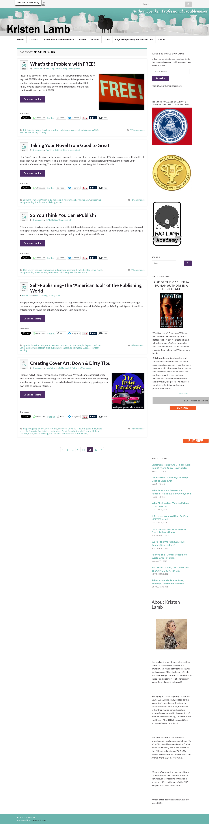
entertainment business (57, 345)
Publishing (50, 68)
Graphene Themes (38, 820)
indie (31, 130)
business (62, 428)
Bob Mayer (28, 270)
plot (48, 348)
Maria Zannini (62, 431)
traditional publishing (45, 202)
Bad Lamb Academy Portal (59, 39)
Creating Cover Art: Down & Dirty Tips (70, 363)
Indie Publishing (52, 368)
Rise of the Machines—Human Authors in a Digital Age (172, 286)
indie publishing (55, 200)
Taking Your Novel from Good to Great (70, 145)
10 (83, 449)
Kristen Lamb (38, 68)
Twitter (95, 348)
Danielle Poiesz (39, 200)
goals (88, 428)
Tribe (107, 39)
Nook (99, 270)
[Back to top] (202, 817)
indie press (87, 345)
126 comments (137, 130)
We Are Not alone (28, 132)
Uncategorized (74, 68)
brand (54, 428)
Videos (95, 39)
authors (27, 200)
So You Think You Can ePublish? (63, 215)
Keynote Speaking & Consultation (134, 39)
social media (76, 348)
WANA (95, 130)
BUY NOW (182, 407)
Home (20, 39)
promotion (54, 130)
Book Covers (44, 428)
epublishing (48, 270)
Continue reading (32, 99)
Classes (33, 39)
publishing (65, 130)
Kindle (79, 270)
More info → (185, 393)
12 (96, 449)
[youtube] (43, 3)
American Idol (37, 345)
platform (40, 348)
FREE (25, 130)
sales (73, 130)
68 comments (138, 428)
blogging (32, 428)
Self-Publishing (61, 68)
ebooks (38, 270)
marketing (30, 348)
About (161, 39)
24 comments (138, 270)
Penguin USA (83, 200)
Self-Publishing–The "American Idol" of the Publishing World (86, 287)
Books (82, 39)
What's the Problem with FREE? (62, 64)
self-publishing (84, 130)
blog (25, 428)
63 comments (138, 345)
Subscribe (160, 78)
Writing (42, 132)
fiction (72, 345)
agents (26, 345)
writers (59, 202)
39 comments (138, 200)
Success (87, 348)
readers (65, 348)
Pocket (51, 118)
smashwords (41, 272)
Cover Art (73, 428)
